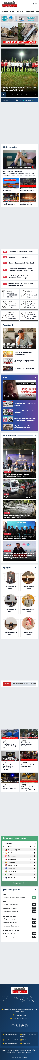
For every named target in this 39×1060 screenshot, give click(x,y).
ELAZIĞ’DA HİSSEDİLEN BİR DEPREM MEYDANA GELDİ (12, 295)
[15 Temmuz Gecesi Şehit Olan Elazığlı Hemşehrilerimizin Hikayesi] (8, 361)
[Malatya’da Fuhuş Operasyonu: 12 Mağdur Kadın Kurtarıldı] (10, 756)
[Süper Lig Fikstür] (35, 890)
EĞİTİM (34, 1050)
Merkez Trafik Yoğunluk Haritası (28, 1035)
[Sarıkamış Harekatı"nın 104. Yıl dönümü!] (8, 404)
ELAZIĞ (9, 1052)
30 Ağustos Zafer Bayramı (18, 257)
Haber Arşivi (26, 1043)
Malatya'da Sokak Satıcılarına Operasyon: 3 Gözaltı (28, 788)
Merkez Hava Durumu (11, 1034)
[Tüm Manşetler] (35, 147)
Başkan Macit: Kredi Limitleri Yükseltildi (32, 316)
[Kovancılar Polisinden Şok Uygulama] (29, 756)
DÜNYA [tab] (33, 684)
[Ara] (34, 4)
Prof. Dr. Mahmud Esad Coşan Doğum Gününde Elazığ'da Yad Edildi (32, 295)
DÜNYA (14, 1052)
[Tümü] (35, 435)
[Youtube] (22, 1025)
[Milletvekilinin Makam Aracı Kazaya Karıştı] (10, 778)
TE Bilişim (24, 1057)
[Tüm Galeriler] (35, 325)
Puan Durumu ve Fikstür (11, 1040)
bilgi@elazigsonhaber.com (21, 1018)
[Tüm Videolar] (35, 377)
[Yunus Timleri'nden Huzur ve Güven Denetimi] (29, 734)
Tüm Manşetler (26, 1040)
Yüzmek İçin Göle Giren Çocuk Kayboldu (13, 306)
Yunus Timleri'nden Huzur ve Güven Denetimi (27, 744)
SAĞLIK (29, 1050)
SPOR (12, 11)
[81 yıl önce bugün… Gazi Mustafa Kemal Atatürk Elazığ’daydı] (8, 427)
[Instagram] (19, 1025)
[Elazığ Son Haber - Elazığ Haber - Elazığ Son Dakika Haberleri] (9, 4)
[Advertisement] (19, 123)
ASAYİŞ (10, 301)
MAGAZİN (29, 1052)
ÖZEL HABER (21, 1052)
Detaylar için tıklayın (19, 883)
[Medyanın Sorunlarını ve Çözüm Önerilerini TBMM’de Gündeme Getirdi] (8, 419)
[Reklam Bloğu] (19, 18)
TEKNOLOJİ (20, 11)
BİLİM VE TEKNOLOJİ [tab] (20, 684)
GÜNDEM (4, 11)
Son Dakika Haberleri (11, 1043)
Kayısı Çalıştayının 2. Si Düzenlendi (21, 263)
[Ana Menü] (36, 4)
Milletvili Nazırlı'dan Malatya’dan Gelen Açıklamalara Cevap (12, 317)
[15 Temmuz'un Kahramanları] (8, 368)
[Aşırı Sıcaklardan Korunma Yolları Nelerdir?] (8, 353)
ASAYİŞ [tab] (7, 684)
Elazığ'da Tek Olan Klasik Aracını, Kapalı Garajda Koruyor (32, 306)
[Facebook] (13, 1025)
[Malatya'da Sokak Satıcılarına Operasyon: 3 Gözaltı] (29, 778)
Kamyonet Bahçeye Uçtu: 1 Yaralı (21, 251)
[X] (16, 1025)
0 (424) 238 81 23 (20, 1015)
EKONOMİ (30, 11)
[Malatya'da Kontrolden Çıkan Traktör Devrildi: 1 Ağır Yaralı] (10, 734)
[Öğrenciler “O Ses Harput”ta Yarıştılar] (8, 412)
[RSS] (26, 1025)
